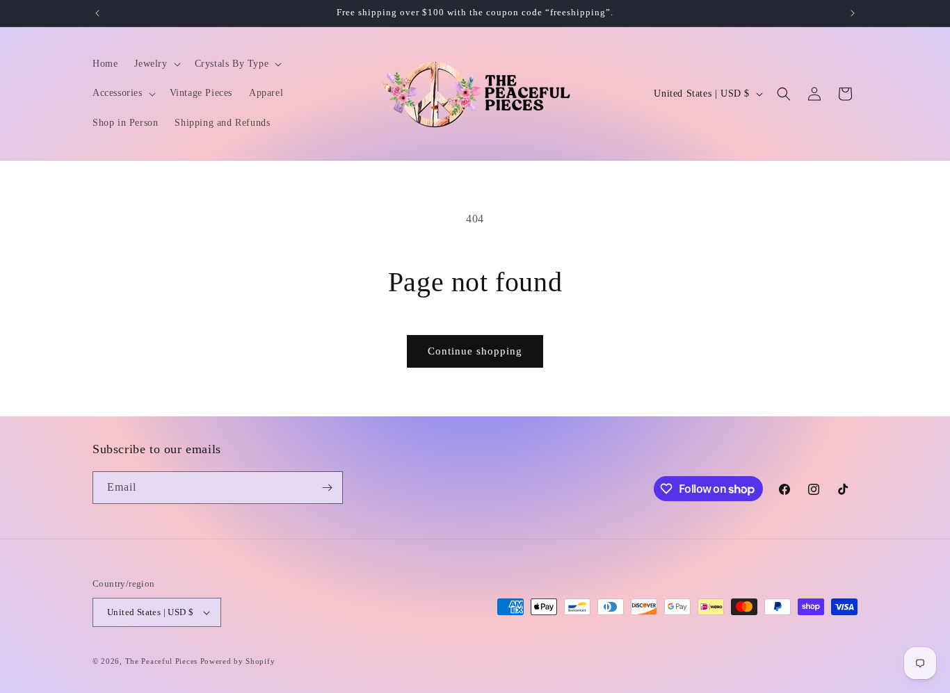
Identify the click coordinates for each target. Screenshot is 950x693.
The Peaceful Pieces (161, 661)
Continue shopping (475, 351)
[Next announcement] (852, 13)
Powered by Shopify (237, 661)
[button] (156, 64)
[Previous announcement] (97, 13)
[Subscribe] (327, 487)
